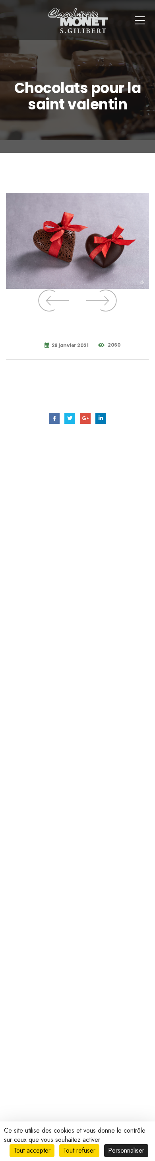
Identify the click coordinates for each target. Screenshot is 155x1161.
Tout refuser (79, 1150)
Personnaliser (126, 1150)
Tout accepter (32, 1150)
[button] (54, 301)
